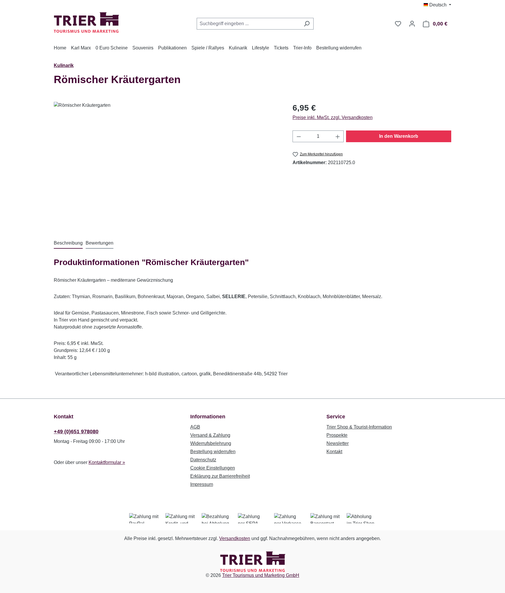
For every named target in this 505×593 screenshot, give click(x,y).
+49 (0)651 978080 (76, 431)
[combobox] (248, 24)
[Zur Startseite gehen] (86, 22)
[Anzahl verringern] (299, 136)
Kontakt (334, 451)
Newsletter (337, 443)
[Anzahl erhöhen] (338, 136)
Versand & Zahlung (210, 435)
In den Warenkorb (398, 136)
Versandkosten (234, 538)
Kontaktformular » (107, 462)
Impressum (201, 484)
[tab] (68, 243)
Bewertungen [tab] (99, 242)
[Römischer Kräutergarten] (167, 165)
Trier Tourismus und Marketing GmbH (260, 575)
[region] (167, 165)
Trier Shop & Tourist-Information (359, 426)
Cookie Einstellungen (212, 467)
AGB (195, 426)
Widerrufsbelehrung (210, 443)
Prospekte (336, 435)
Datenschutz (203, 459)
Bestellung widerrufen (213, 451)
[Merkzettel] (398, 24)
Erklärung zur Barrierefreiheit (220, 476)
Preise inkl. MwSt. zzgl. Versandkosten (333, 117)
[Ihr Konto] (412, 24)
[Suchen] (307, 24)
